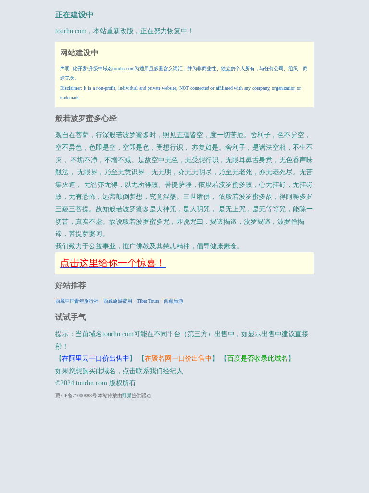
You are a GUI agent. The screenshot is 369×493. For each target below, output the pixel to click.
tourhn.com (70, 31)
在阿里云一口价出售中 (95, 358)
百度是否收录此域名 (257, 358)
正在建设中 (74, 15)
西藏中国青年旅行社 (76, 301)
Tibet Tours (148, 301)
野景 (127, 395)
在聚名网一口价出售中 (178, 358)
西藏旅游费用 (117, 301)
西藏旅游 (173, 301)
